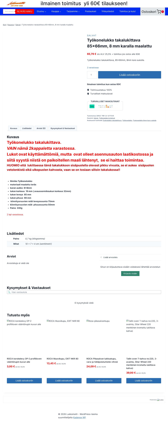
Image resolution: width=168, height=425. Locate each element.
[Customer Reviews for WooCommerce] (160, 400)
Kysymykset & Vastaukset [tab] (63, 128)
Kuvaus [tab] (13, 128)
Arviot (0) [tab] (41, 128)
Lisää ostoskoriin (129, 74)
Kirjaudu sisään (130, 273)
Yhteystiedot (107, 11)
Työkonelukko (127, 120)
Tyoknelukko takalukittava (112, 120)
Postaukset (90, 11)
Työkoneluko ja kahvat (107, 118)
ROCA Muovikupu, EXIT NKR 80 (62, 358)
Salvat (92, 35)
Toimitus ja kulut (127, 11)
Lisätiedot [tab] (26, 128)
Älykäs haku (24, 11)
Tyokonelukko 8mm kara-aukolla (144, 120)
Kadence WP (79, 417)
